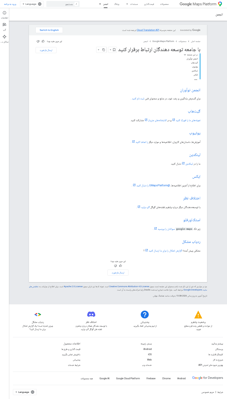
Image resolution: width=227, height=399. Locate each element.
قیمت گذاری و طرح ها (70, 349)
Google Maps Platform (163, 41)
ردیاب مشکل (191, 241)
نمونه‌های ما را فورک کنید (188, 120)
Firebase (151, 378)
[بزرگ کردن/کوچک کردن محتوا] (185, 55)
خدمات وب (147, 365)
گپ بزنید (145, 207)
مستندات (134, 3)
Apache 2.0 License (73, 286)
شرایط (220, 392)
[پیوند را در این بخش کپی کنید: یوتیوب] (185, 133)
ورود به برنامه (10, 4)
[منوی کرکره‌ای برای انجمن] (99, 4)
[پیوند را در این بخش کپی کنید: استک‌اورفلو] (180, 220)
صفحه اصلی (195, 41)
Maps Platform (204, 4)
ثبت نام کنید (138, 98)
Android (147, 349)
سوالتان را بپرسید (166, 228)
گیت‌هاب (194, 111)
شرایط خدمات (74, 365)
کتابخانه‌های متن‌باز (157, 120)
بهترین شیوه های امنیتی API (210, 365)
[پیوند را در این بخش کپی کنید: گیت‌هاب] (184, 111)
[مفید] (43, 41)
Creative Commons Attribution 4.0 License (129, 286)
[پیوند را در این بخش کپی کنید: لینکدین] (185, 155)
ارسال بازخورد (46, 50)
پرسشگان (219, 349)
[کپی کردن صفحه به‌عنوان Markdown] (104, 50)
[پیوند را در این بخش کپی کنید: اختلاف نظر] (179, 198)
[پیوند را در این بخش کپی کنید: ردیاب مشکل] (178, 242)
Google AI (105, 378)
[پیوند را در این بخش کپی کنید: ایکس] (189, 177)
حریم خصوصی (207, 392)
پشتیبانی (76, 359)
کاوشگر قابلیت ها (215, 354)
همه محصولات (87, 378)
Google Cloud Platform (128, 378)
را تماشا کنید (142, 142)
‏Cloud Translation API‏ (148, 30)
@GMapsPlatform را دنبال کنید (153, 185)
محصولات (164, 3)
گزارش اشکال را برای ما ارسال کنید (165, 250)
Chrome (166, 378)
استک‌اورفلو (191, 219)
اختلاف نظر (191, 198)
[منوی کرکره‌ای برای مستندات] (126, 4)
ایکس (196, 176)
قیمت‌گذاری (149, 3)
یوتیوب (194, 132)
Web (149, 359)
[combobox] (63, 4)
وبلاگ (116, 3)
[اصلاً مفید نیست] (38, 41)
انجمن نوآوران (190, 89)
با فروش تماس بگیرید (71, 354)
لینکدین (194, 154)
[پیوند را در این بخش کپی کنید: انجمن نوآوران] (176, 90)
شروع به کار (218, 359)
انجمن (105, 3)
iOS (150, 354)
